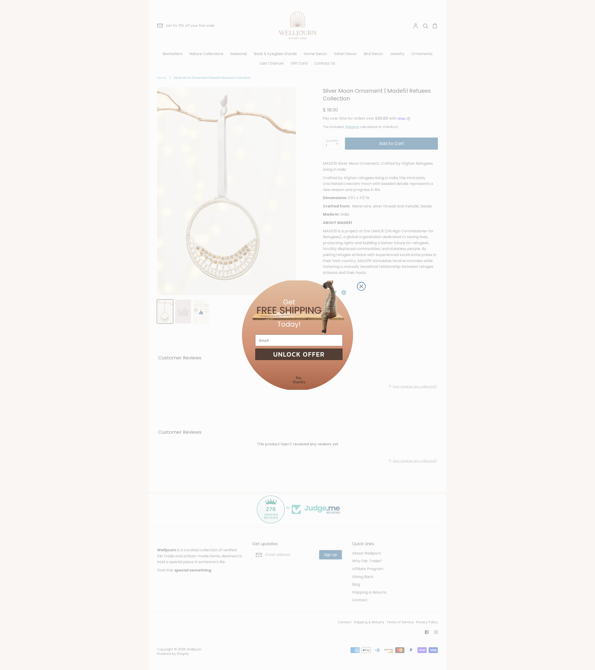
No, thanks (299, 379)
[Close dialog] (361, 286)
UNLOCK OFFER (299, 354)
